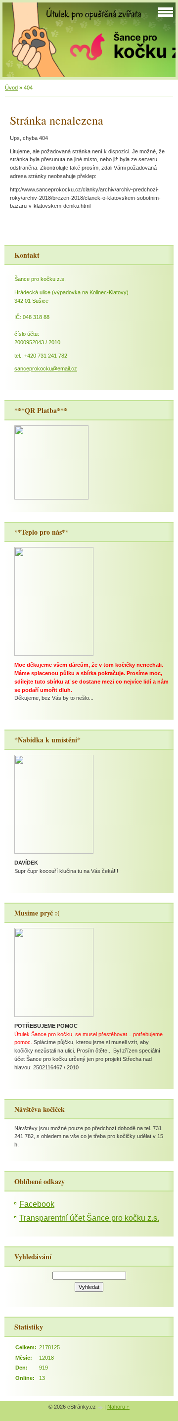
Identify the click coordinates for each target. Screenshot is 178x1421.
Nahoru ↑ (118, 1407)
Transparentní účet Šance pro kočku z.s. (89, 1218)
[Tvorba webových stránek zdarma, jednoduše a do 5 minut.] (100, 1407)
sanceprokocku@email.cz (45, 368)
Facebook (36, 1204)
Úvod (11, 88)
